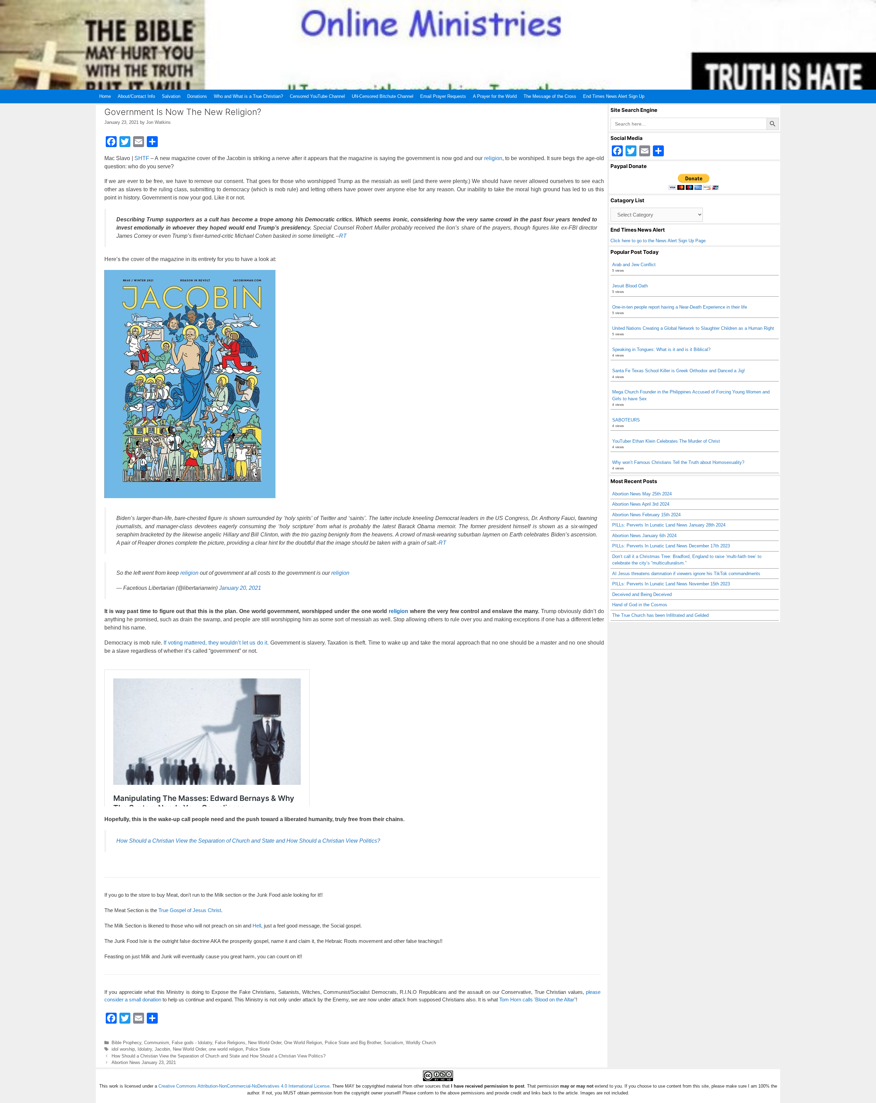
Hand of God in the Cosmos (639, 604)
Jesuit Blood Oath (630, 285)
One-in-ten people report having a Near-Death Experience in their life (679, 307)
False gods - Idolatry (192, 1042)
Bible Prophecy (126, 1042)
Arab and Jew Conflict (634, 264)
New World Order (264, 1042)
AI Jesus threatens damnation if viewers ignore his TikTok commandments (686, 573)
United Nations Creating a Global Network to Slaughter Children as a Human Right (693, 328)
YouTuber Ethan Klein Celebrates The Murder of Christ (666, 441)
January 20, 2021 (240, 588)
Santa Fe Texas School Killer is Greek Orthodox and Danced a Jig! (678, 370)
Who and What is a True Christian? (248, 96)
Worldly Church (421, 1042)
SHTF (141, 158)
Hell (257, 926)
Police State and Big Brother (353, 1042)
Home (105, 96)
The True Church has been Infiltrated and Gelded (660, 615)
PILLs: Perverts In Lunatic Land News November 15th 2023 (671, 583)
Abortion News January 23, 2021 (144, 1062)
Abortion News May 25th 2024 (642, 493)
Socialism (393, 1042)
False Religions (230, 1042)
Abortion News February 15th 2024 (646, 514)
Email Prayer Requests (443, 96)
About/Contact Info (136, 96)
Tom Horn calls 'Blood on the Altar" (537, 999)
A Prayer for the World (495, 96)
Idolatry (145, 1049)
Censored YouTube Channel (317, 96)
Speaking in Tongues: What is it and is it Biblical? (661, 349)
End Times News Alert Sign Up (613, 96)
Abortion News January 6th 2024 (644, 535)
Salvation (171, 96)
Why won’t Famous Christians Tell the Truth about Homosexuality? (678, 462)
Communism (156, 1042)
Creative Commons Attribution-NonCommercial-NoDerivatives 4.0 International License (244, 1086)
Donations (197, 96)
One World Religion (303, 1042)
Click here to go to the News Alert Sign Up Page (658, 240)
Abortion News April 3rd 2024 (640, 504)
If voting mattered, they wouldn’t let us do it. (216, 643)
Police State (258, 1049)
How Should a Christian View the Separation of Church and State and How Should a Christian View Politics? (248, 841)
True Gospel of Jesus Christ (189, 910)
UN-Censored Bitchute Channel (382, 96)
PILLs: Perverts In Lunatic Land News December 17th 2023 (671, 545)
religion (493, 158)
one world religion (226, 1049)
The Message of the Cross (550, 96)
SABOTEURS (626, 420)
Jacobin (162, 1049)
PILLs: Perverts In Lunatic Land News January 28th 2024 (668, 525)
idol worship (123, 1049)
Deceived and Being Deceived (642, 594)
